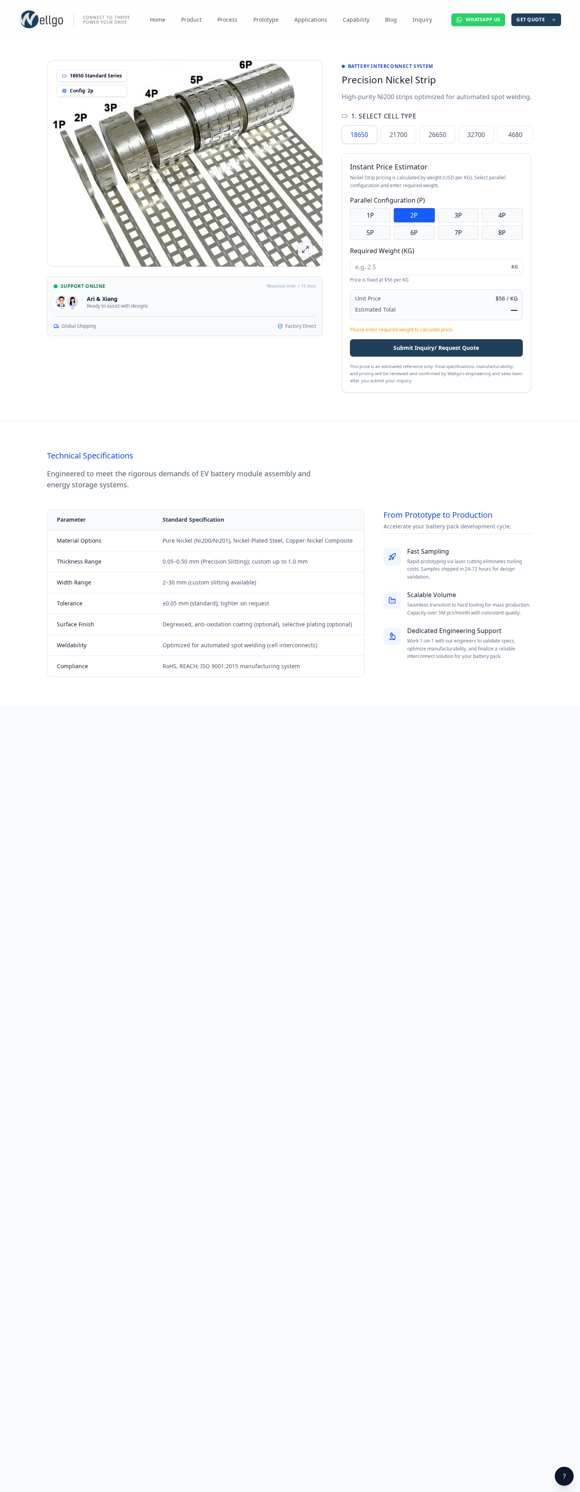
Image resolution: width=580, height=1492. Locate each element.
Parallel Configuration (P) (387, 200)
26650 (437, 134)
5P (370, 232)
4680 (515, 134)
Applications (310, 19)
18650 (359, 134)
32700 (476, 134)
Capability (356, 19)
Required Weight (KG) (382, 250)
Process (227, 19)
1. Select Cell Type (384, 116)
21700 (398, 134)
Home (157, 19)
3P (458, 215)
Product (191, 19)
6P (414, 232)
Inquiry (422, 19)
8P (502, 232)
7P (458, 232)
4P (502, 215)
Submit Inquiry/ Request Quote (436, 347)
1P (370, 215)
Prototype (266, 19)
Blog (391, 19)
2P (414, 215)
